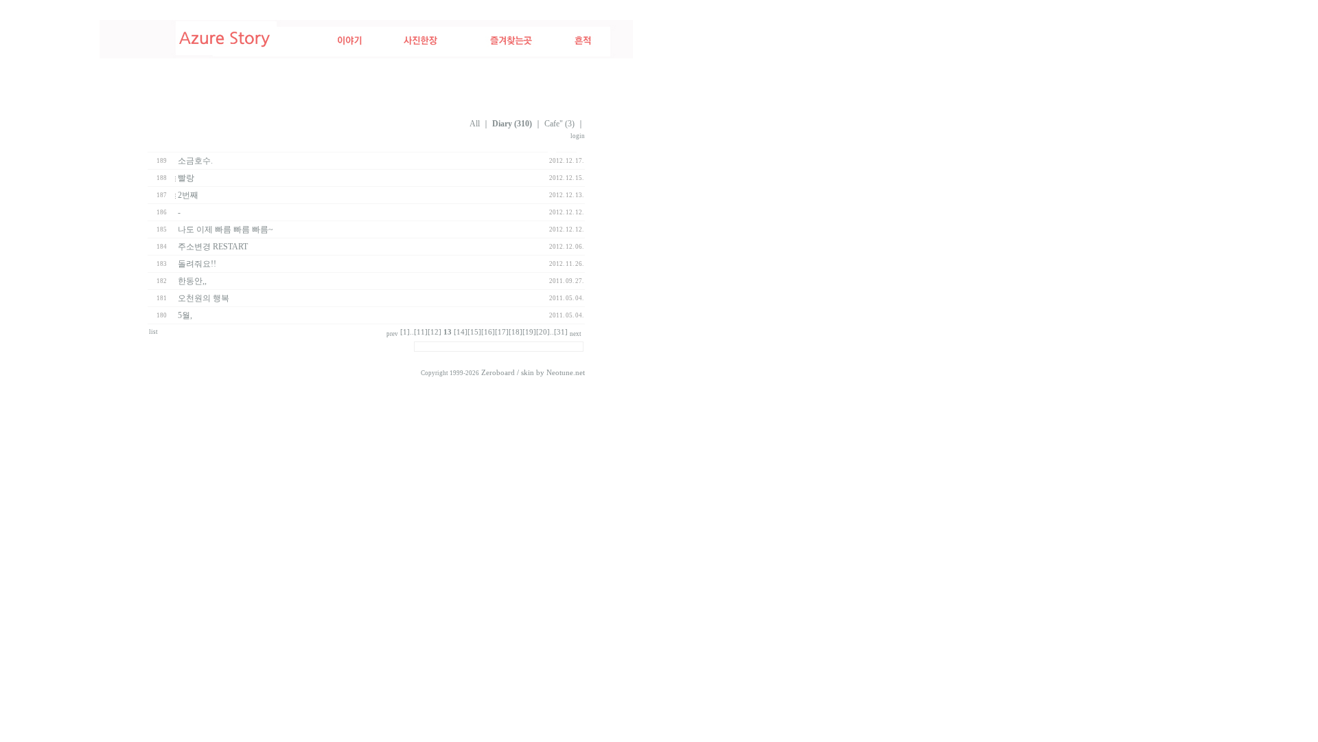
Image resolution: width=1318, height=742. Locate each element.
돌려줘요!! (197, 264)
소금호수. (195, 161)
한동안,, (192, 281)
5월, (185, 315)
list (153, 331)
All (475, 123)
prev (392, 333)
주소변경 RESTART (213, 246)
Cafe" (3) (559, 123)
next (575, 333)
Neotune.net (565, 372)
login (577, 136)
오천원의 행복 (203, 298)
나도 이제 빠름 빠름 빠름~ (225, 229)
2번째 (188, 195)
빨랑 (186, 178)
